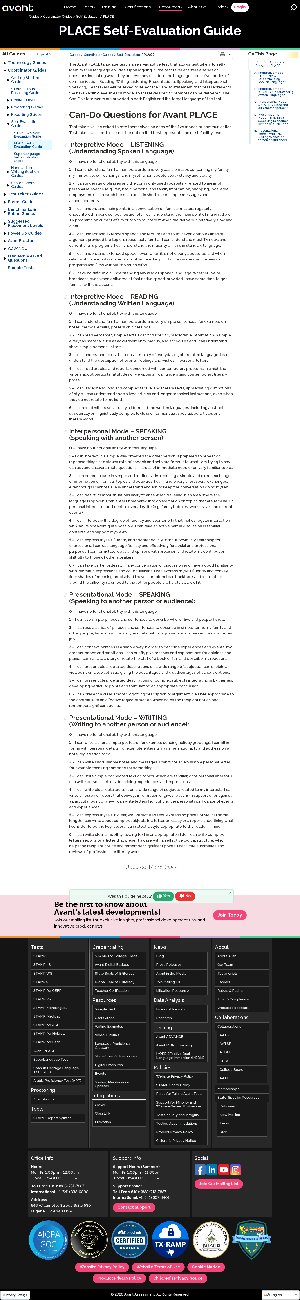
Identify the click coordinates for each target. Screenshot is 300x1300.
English (276, 1295)
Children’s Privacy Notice (176, 1141)
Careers (223, 982)
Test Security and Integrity (177, 1115)
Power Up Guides (25, 233)
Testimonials (227, 973)
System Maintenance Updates (112, 1084)
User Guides (105, 1018)
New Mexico (230, 1115)
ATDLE (225, 1052)
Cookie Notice (206, 1267)
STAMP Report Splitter (52, 1118)
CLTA (224, 1061)
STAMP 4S (42, 965)
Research (164, 1018)
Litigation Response (172, 991)
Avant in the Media (171, 973)
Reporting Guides (26, 115)
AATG (224, 1035)
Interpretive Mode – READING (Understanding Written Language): (276, 92)
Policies (162, 1068)
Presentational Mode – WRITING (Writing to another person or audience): (272, 135)
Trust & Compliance (233, 999)
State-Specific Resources (116, 1056)
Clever (100, 1105)
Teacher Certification (112, 991)
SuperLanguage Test (50, 1060)
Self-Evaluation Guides (25, 124)
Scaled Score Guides (23, 185)
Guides (34, 16)
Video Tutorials (107, 1035)
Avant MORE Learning (174, 1045)
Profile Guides (23, 100)
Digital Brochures (109, 1065)
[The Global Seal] (89, 1240)
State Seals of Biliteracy (114, 973)
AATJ (224, 1078)
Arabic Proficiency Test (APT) (57, 1081)
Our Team (225, 965)
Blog (160, 956)
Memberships (228, 1089)
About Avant (227, 956)
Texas (224, 1124)
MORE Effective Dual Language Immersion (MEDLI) (180, 1056)
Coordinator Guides (57, 16)
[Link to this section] (65, 116)
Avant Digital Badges (112, 965)
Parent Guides (22, 202)
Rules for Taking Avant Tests (179, 1094)
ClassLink (102, 1113)
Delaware (227, 1106)
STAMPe (40, 982)
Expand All (44, 54)
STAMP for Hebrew (49, 1034)
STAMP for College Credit (116, 956)
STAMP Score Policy (173, 1085)
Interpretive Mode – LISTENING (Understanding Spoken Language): (272, 77)
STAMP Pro (42, 999)
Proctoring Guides (27, 108)
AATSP (225, 1044)
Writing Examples (109, 1027)
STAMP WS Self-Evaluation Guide (27, 134)
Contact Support (134, 1208)
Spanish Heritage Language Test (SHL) (56, 1070)
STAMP (39, 956)
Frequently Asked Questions (25, 258)
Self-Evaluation (87, 16)
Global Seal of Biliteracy (114, 982)
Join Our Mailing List (219, 1184)
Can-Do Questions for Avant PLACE (269, 64)
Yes (166, 896)
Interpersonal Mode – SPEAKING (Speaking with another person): (273, 105)
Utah (223, 1132)
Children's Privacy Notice (178, 1278)
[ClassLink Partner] (130, 1240)
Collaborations (229, 1027)
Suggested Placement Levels (25, 223)
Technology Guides (27, 63)
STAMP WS (42, 973)
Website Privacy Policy (175, 1077)
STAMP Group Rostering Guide (25, 91)
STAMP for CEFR (47, 991)
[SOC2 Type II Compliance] (48, 1241)
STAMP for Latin (46, 1042)
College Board (231, 1070)
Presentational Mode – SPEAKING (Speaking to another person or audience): (273, 119)
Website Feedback (233, 1008)
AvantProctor (21, 241)
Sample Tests (21, 268)
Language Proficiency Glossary (113, 1046)
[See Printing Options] (230, 55)
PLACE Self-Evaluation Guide (28, 145)
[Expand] (5, 63)
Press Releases (169, 965)
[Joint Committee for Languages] (211, 1240)
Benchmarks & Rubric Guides (22, 211)
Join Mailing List (169, 982)
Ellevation (103, 1122)
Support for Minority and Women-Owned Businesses (179, 1104)
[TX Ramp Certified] (170, 1240)
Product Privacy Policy (174, 1132)
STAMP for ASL (46, 1025)
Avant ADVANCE (169, 1037)
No (188, 896)
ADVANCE (17, 248)
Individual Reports (170, 1009)
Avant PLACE (44, 1051)
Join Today (230, 915)
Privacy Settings (16, 1295)
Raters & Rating (230, 991)
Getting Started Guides (25, 80)
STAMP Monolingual (50, 1008)
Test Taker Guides (25, 194)
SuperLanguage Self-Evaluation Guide (27, 157)
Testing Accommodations (177, 1124)
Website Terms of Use (158, 1267)
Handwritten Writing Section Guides (25, 172)
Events (100, 1074)
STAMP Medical (46, 1016)
